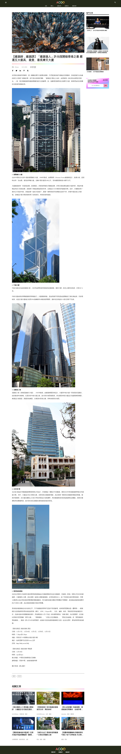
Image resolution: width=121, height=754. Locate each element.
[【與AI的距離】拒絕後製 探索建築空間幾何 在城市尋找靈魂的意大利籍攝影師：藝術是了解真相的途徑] (72, 698)
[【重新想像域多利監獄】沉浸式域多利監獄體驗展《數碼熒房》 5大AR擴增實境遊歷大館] (23, 723)
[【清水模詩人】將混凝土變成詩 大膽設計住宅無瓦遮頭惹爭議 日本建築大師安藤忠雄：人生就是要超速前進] (23, 698)
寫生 (38, 739)
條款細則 (68, 752)
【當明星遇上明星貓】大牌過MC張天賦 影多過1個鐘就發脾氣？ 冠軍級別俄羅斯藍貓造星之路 (97, 52)
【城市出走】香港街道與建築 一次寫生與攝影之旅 (47, 734)
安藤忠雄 (21, 714)
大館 (27, 739)
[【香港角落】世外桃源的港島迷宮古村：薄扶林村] (48, 698)
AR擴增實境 (15, 739)
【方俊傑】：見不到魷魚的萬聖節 (95, 71)
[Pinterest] (24, 70)
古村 (47, 714)
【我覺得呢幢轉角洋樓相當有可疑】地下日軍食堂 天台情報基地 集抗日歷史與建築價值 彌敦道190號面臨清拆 (72, 734)
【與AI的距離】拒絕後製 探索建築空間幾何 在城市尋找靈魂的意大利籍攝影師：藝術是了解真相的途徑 (72, 708)
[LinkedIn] (21, 70)
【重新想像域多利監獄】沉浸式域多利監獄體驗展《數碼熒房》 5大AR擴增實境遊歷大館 (23, 734)
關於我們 (53, 752)
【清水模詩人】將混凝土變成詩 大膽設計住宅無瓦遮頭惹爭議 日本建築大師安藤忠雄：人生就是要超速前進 (22, 708)
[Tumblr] (28, 70)
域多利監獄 (22, 739)
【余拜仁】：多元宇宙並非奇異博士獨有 (96, 30)
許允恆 (19, 676)
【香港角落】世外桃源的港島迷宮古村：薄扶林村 (47, 708)
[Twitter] (17, 70)
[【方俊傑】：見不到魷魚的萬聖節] (97, 63)
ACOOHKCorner (41, 714)
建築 (14, 676)
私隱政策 (60, 752)
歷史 (66, 739)
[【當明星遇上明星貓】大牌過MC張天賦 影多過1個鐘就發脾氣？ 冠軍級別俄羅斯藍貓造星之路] (97, 43)
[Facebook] (13, 70)
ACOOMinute (15, 714)
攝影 (44, 739)
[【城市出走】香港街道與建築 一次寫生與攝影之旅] (48, 723)
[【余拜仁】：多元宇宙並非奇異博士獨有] (97, 22)
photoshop (63, 714)
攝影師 (72, 714)
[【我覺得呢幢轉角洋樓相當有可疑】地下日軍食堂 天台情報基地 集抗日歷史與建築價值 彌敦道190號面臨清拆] (72, 723)
